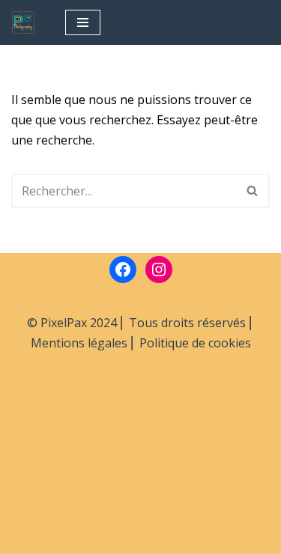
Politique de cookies (195, 343)
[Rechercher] (253, 191)
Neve (64, 372)
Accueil (23, 403)
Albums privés (43, 423)
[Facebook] (122, 269)
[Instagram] (158, 269)
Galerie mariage (48, 461)
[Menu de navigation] (82, 22)
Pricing (23, 519)
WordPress (200, 372)
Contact (26, 441)
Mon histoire (40, 499)
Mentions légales (79, 343)
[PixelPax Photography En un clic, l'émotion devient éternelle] (27, 22)
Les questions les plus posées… (92, 480)
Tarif (17, 537)
